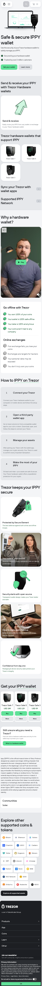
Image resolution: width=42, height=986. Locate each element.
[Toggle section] (38, 189)
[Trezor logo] (4, 4)
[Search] (26, 4)
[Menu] (9, 4)
